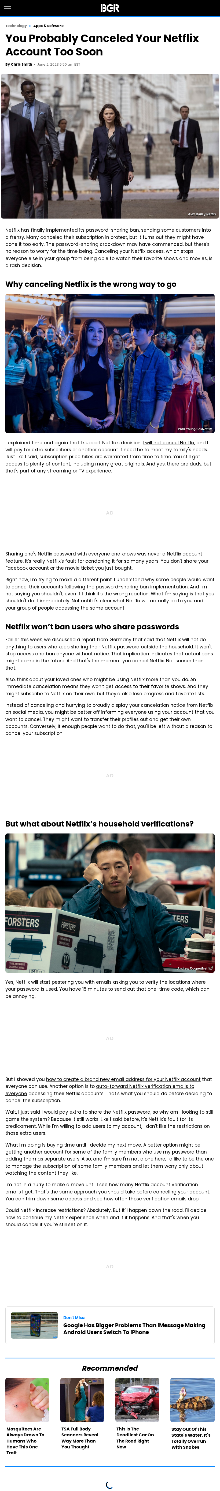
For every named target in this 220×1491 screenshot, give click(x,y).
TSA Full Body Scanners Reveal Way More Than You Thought (79, 1438)
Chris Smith (21, 64)
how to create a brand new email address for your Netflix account (123, 1080)
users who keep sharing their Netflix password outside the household (113, 647)
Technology (16, 26)
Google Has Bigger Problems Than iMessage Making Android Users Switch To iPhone (134, 1329)
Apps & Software (48, 26)
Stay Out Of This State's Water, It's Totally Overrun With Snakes (191, 1438)
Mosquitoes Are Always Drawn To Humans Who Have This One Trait (25, 1441)
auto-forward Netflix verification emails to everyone (99, 1090)
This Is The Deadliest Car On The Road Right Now (135, 1438)
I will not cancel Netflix (168, 443)
